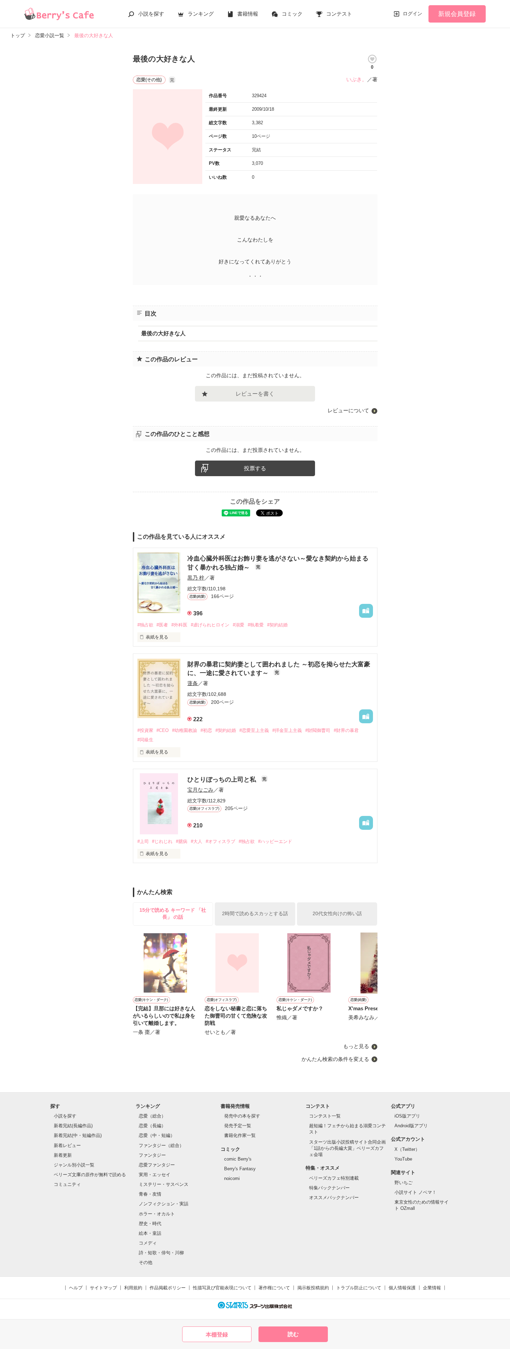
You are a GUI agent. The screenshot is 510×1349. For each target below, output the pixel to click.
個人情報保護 (402, 1287)
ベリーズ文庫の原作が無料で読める (90, 1174)
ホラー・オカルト (157, 1213)
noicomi (232, 1178)
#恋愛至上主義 (254, 730)
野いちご (403, 1182)
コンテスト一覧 (325, 1116)
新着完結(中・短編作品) (78, 1135)
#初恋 (206, 730)
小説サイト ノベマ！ (415, 1192)
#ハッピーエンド (275, 841)
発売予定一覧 (237, 1125)
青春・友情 (150, 1194)
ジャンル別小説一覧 (74, 1164)
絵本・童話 (150, 1233)
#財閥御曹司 (317, 730)
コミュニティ (67, 1184)
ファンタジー (152, 1155)
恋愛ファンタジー (157, 1164)
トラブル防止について (358, 1287)
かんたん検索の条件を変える (335, 1059)
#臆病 (181, 841)
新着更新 (63, 1155)
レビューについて (348, 410)
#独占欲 (145, 624)
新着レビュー (67, 1145)
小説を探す (151, 14)
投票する (255, 468)
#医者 (162, 624)
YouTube (403, 1159)
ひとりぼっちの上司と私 (222, 779)
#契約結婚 (277, 624)
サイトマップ (103, 1287)
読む (293, 1334)
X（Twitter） (407, 1149)
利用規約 (133, 1287)
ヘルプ (76, 1287)
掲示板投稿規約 (313, 1287)
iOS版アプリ (407, 1116)
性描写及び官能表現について (222, 1287)
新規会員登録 (457, 13)
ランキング (201, 14)
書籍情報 (247, 14)
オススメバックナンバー (334, 1197)
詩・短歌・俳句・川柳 (161, 1252)
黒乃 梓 (195, 578)
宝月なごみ (200, 790)
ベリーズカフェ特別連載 (334, 1178)
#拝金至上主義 (287, 730)
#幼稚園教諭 (184, 730)
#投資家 (145, 730)
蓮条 (192, 683)
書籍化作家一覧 (240, 1135)
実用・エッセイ (154, 1174)
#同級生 (145, 739)
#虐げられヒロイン (210, 624)
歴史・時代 (150, 1223)
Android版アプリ (411, 1125)
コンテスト (339, 14)
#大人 (196, 841)
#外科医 (179, 624)
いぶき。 (356, 79)
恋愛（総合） (152, 1116)
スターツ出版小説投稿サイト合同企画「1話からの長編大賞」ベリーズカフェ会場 (347, 1148)
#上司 (143, 841)
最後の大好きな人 (163, 333)
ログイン (412, 13)
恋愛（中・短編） (157, 1135)
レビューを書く (255, 394)
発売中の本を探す (242, 1116)
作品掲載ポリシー (168, 1287)
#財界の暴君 (346, 730)
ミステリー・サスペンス (163, 1184)
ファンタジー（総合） (161, 1145)
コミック (292, 14)
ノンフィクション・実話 (163, 1203)
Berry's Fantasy (240, 1168)
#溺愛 (238, 624)
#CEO (162, 730)
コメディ (148, 1243)
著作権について (274, 1287)
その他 (145, 1262)
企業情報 (432, 1287)
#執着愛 (256, 624)
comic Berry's (238, 1159)
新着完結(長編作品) (73, 1125)
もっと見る (356, 1046)
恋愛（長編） (152, 1125)
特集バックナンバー (329, 1187)
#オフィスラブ (220, 841)
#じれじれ (162, 841)
